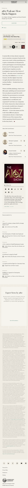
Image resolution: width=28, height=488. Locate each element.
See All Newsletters (14, 320)
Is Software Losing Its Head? (9, 254)
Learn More (6, 206)
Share (4, 27)
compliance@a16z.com (10, 446)
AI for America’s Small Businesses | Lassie (13, 244)
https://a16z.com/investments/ (17, 419)
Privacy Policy (5, 470)
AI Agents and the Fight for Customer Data (13, 263)
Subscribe (14, 23)
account (18, 75)
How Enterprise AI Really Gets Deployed (12, 234)
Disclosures (4, 472)
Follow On (8, 185)
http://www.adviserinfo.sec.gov (8, 453)
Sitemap (4, 475)
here (18, 450)
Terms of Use (5, 467)
